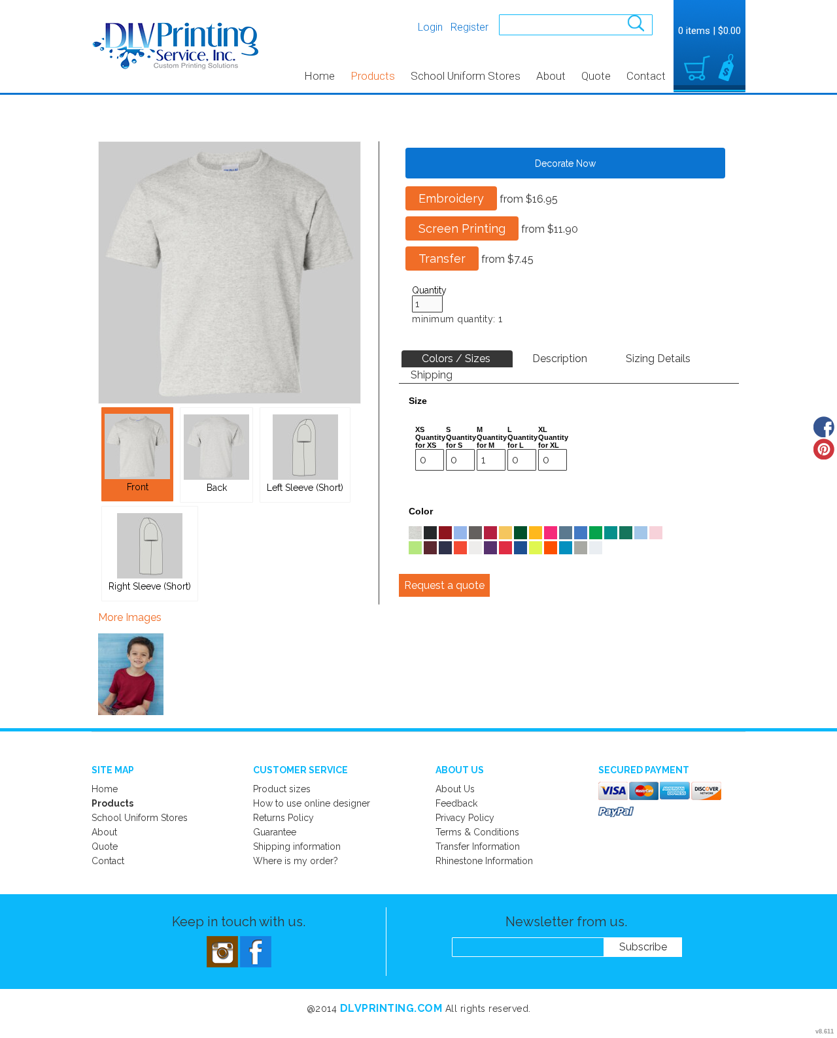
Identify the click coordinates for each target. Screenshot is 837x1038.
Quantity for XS (430, 441)
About (551, 75)
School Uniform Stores (466, 75)
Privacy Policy (465, 817)
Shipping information (297, 846)
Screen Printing (461, 228)
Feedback (456, 803)
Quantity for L (522, 441)
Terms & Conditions (477, 832)
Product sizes (282, 789)
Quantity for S (461, 441)
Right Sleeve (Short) (150, 586)
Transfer (442, 258)
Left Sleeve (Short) (305, 487)
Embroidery (451, 198)
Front (137, 487)
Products (372, 75)
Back (217, 487)
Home (319, 75)
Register (469, 27)
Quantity (429, 290)
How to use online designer (311, 803)
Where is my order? (295, 861)
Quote (596, 75)
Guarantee (274, 832)
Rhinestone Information (484, 861)
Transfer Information (478, 846)
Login (430, 27)
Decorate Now (565, 163)
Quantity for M (492, 441)
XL (542, 429)
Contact (646, 75)
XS (419, 429)
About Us (455, 789)
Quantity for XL (553, 441)
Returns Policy (283, 817)
